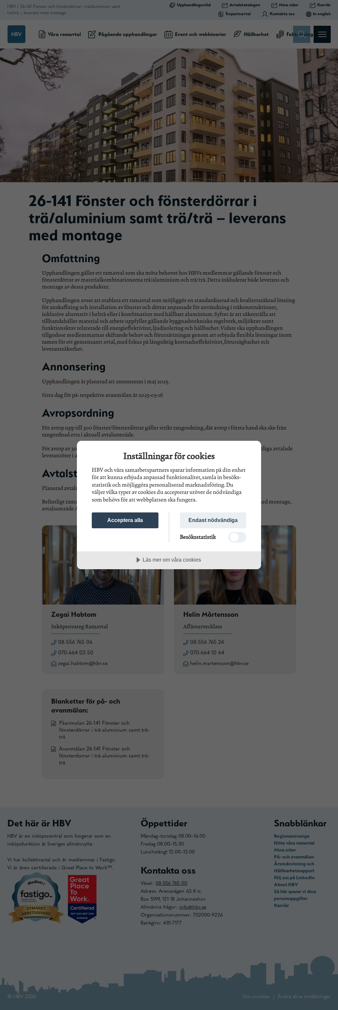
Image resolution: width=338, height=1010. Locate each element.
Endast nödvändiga (213, 520)
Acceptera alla (125, 520)
